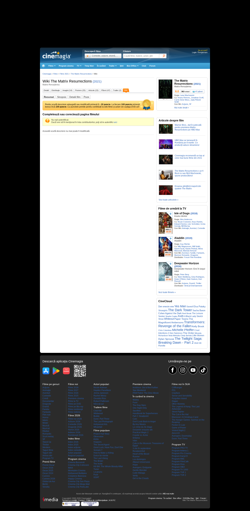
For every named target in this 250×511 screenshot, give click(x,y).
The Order (188, 333)
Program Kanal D (180, 456)
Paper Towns (181, 319)
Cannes (46, 476)
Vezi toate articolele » (168, 200)
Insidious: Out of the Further (145, 387)
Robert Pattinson (101, 401)
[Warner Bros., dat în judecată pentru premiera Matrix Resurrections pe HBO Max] (166, 133)
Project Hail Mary (101, 434)
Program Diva (178, 464)
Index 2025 (73, 444)
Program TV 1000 (180, 469)
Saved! (190, 307)
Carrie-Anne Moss (181, 100)
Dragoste (194, 255)
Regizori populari (76, 455)
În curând (101, 66)
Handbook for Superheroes (145, 413)
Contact (81, 500)
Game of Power (179, 427)
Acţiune (185, 104)
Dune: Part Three (101, 419)
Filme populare (102, 430)
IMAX (70, 468)
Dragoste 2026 (75, 427)
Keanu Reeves (184, 98)
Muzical (177, 255)
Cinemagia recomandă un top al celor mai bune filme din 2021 (189, 156)
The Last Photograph (103, 421)
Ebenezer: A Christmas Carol (185, 417)
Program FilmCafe (180, 461)
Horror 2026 (73, 430)
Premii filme (49, 461)
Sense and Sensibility (182, 396)
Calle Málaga (139, 473)
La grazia (98, 472)
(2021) (97, 81)
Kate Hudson (192, 279)
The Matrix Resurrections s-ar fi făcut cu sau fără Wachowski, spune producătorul (189, 173)
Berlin (45, 484)
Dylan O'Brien (180, 279)
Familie (193, 253)
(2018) (194, 213)
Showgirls (163, 310)
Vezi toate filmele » (167, 292)
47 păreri (199, 91)
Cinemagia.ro (57, 55)
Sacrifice (137, 410)
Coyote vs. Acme (140, 435)
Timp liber (89, 66)
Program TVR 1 (179, 472)
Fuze (96, 474)
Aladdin (179, 238)
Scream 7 (98, 450)
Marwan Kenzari (189, 251)
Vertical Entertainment (193, 286)
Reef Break (186, 313)
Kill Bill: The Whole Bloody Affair (108, 466)
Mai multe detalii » (181, 108)
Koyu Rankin (197, 222)
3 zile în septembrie (142, 448)
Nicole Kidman (100, 387)
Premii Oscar (48, 465)
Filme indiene (74, 412)
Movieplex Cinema (76, 470)
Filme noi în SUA (181, 384)
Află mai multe (168, 494)
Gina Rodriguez (197, 277)
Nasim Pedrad (191, 249)
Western (46, 447)
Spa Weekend (139, 390)
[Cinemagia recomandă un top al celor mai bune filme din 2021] (166, 164)
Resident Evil (139, 451)
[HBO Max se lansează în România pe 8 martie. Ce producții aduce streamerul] (166, 148)
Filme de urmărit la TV (172, 208)
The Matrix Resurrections (71, 81)
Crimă (45, 398)
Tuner (96, 469)
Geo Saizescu (176, 333)
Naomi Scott (179, 249)
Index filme (74, 438)
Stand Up (47, 442)
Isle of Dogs (182, 213)
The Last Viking (101, 458)
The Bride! (98, 461)
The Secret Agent (101, 444)
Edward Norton (180, 224)
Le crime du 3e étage (142, 427)
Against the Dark (173, 313)
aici (115, 122)
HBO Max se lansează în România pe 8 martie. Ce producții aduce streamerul (187, 142)
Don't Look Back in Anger (144, 421)
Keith (181, 316)
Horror (45, 417)
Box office (177, 498)
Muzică (46, 425)
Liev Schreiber (193, 224)
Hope (135, 465)
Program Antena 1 (180, 450)
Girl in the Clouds (141, 478)
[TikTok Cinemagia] (203, 370)
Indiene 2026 (74, 432)
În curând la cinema (143, 396)
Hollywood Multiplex (77, 473)
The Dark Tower (180, 310)
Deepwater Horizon (186, 263)
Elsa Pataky (200, 306)
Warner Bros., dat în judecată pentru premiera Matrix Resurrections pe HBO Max (188, 127)
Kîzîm (96, 439)
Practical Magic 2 (140, 432)
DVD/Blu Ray (188, 498)
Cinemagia (47, 74)
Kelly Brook (198, 326)
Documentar (48, 401)
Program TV (48, 458)
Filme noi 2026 (75, 419)
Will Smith (196, 246)
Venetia (46, 487)
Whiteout (169, 318)
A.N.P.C (112, 500)
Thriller (198, 283)
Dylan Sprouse (166, 339)
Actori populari (74, 453)
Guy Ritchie (185, 244)
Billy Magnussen (184, 246)
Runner (136, 456)
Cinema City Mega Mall (79, 484)
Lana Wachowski (187, 95)
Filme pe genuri (51, 384)
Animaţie (185, 228)
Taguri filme (48, 450)
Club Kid (98, 410)
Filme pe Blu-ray (75, 406)
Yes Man (180, 306)
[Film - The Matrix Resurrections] (165, 99)
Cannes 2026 (49, 479)
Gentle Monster (140, 470)
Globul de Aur (49, 481)
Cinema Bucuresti (76, 462)
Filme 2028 (73, 387)
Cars (135, 419)
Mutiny (136, 400)
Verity (135, 475)
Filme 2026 (73, 393)
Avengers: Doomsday (182, 436)
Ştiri (121, 66)
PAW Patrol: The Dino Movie (146, 393)
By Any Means (139, 424)
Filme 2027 (73, 390)
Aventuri (193, 228)
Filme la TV (73, 401)
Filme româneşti (75, 409)
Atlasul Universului (141, 462)
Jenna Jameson (101, 393)
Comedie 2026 (75, 424)
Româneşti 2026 (75, 435)
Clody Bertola (186, 335)
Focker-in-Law (178, 425)
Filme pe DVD (74, 404)
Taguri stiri (47, 453)
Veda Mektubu (174, 335)
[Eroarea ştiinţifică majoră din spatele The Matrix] (166, 194)
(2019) (188, 238)
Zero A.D (176, 433)
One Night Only (140, 408)
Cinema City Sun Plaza (78, 481)
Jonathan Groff (197, 98)
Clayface (176, 393)
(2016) (177, 266)
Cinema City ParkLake (78, 487)
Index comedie (75, 450)
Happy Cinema (75, 479)
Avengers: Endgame (142, 467)
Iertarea (136, 438)
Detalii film (74, 97)
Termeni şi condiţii (69, 500)
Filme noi (73, 384)
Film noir (47, 415)
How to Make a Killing (104, 453)
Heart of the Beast (141, 454)
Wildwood (98, 413)
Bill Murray (185, 226)
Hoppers (98, 442)
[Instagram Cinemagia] (183, 370)
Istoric (45, 420)
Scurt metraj (48, 436)
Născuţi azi (99, 404)
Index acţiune (74, 447)
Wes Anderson (186, 219)
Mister (45, 423)
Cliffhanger (177, 387)
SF (190, 104)
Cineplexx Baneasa (77, 476)
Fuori (135, 402)
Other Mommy (178, 404)
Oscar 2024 (48, 473)
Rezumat (49, 97)
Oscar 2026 (48, 468)
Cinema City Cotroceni (78, 465)
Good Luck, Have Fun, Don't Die (108, 447)
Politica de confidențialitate (97, 500)
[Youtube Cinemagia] (193, 370)
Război (46, 431)
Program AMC (178, 459)
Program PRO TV (180, 448)
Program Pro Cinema (181, 453)
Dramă (192, 283)
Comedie (201, 228)
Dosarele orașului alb (143, 430)
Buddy (96, 416)
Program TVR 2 (179, 475)
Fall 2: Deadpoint (140, 416)
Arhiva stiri (47, 455)
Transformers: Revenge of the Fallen (181, 324)
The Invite (98, 464)
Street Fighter (178, 412)
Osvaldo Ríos (100, 398)
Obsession (98, 436)
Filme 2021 (64, 74)
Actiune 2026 (74, 421)
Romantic (185, 255)
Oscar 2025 (48, 470)
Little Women (198, 335)
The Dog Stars (139, 405)
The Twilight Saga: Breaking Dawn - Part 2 (180, 340)
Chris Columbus (165, 330)
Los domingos (139, 459)
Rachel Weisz (100, 396)
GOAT (96, 477)
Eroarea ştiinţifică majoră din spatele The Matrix (188, 187)
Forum (152, 66)
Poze (86, 97)
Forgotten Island (179, 398)
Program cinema (66, 66)
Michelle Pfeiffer (183, 330)
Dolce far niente (101, 455)
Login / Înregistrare (199, 52)
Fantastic (200, 253)
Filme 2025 (73, 396)
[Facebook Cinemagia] (172, 370)
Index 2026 (73, 442)
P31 (174, 390)
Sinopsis (61, 97)
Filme (55, 74)
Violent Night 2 (178, 430)
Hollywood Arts (100, 424)
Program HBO (178, 467)
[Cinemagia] (43, 66)
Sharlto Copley (171, 316)
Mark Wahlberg (184, 277)
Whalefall (98, 427)
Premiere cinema (76, 398)
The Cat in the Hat (180, 414)
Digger (175, 401)
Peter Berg (184, 274)
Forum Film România (192, 257)
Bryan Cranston (184, 222)
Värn (135, 440)
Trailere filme (100, 407)
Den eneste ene (166, 306)
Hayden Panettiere (102, 390)
